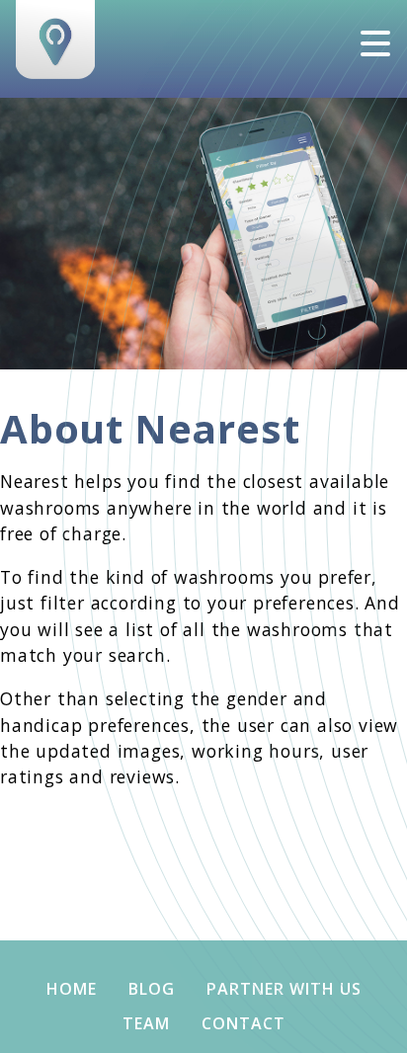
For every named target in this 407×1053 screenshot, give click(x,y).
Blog (151, 989)
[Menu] (376, 43)
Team (146, 1023)
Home (71, 989)
